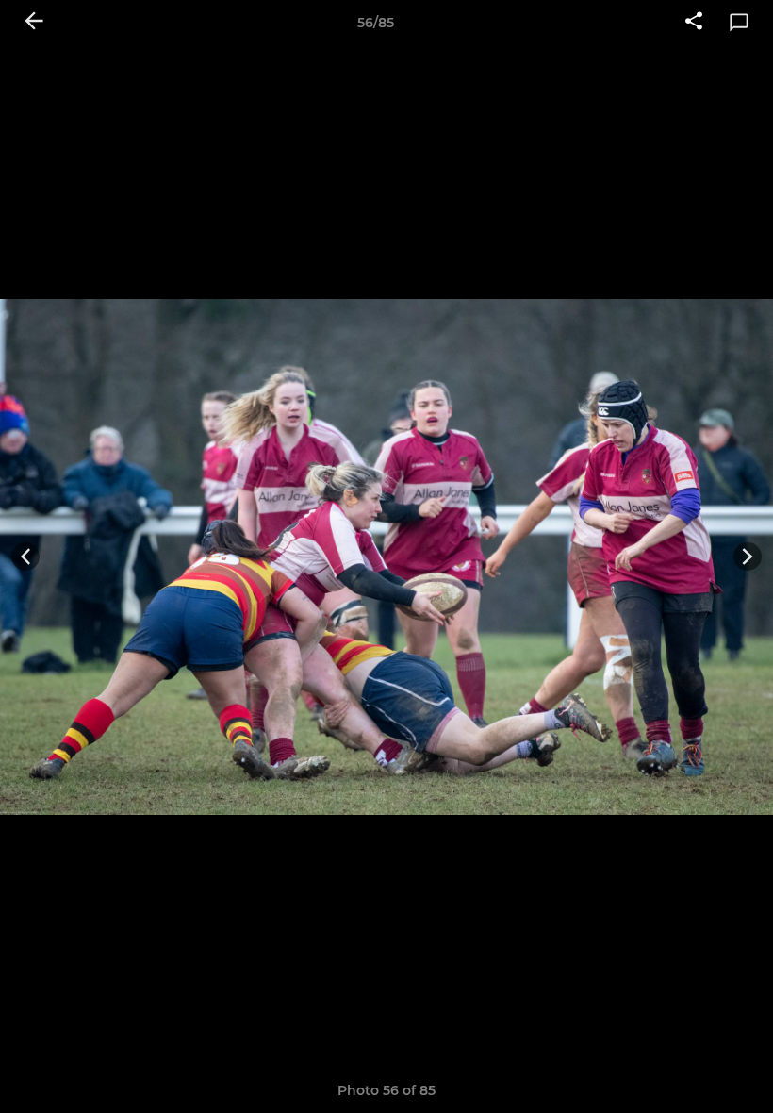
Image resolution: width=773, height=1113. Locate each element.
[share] (694, 22)
